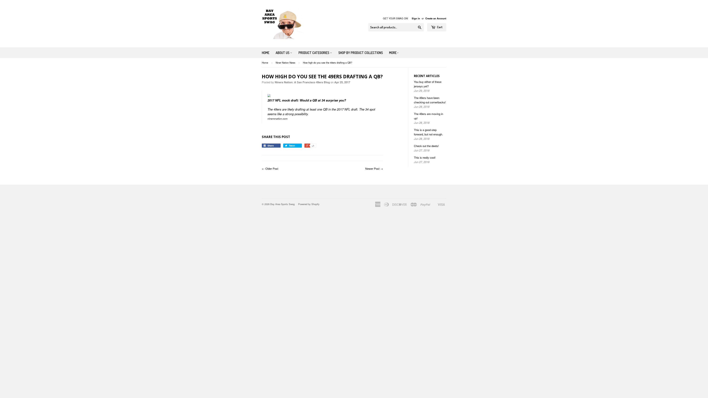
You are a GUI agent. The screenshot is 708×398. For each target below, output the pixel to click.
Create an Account (435, 18)
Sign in (416, 18)
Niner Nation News (285, 62)
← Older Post (270, 168)
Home (265, 53)
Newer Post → (374, 168)
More (393, 53)
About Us (283, 53)
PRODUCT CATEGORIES (314, 53)
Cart (439, 27)
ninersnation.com (277, 118)
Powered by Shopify (309, 204)
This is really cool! (424, 157)
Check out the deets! (426, 146)
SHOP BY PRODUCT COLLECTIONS (360, 53)
